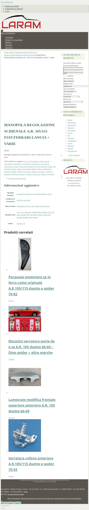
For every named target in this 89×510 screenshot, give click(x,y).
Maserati (71, 146)
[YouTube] (5, 503)
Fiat (35, 167)
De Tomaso (72, 130)
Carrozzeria (16, 55)
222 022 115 (21, 223)
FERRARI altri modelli (39, 212)
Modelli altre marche (30, 217)
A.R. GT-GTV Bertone (31, 161)
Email (26, 492)
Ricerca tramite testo (70, 66)
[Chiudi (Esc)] (8, 505)
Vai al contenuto (7, 2)
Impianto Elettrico (69, 104)
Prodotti (13, 52)
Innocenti (71, 138)
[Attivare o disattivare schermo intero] (4, 505)
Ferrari (15, 167)
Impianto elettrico (40, 194)
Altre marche (44, 161)
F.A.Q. (7, 11)
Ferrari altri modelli (26, 167)
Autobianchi (72, 125)
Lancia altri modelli (29, 169)
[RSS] (19, 503)
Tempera (74, 505)
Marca (19, 52)
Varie (50, 194)
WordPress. (82, 505)
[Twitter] (13, 503)
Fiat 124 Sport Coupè (44, 167)
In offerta (69, 76)
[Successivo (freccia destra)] (4, 508)
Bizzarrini (71, 128)
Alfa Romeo (21, 206)
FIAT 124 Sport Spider (34, 215)
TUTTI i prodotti (74, 155)
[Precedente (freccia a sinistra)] (2, 508)
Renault (70, 148)
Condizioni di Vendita (14, 9)
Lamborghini (72, 141)
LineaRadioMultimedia (15, 494)
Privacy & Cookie (12, 6)
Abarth (70, 120)
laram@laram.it (74, 183)
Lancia (24, 52)
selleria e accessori (29, 55)
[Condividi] (6, 505)
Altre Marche (72, 151)
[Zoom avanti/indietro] (2, 505)
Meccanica (29, 194)
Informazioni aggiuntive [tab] (17, 178)
